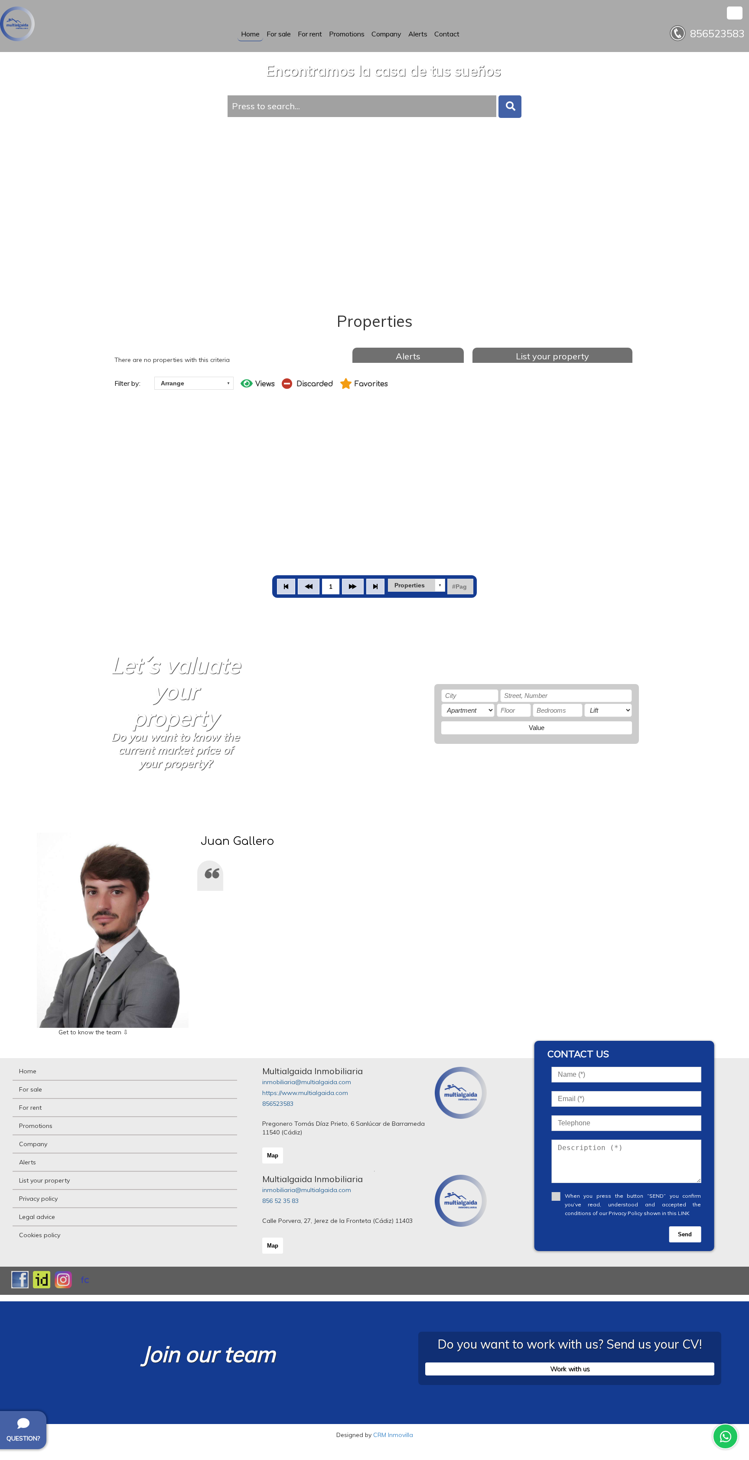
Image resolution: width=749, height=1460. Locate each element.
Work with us (570, 1369)
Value (536, 727)
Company (386, 33)
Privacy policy (38, 1199)
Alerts (417, 33)
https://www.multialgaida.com (305, 1093)
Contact (446, 33)
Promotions (347, 33)
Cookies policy (39, 1235)
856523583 (277, 1104)
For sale (279, 33)
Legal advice (37, 1217)
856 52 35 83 (280, 1201)
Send (685, 1234)
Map (272, 1155)
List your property (552, 356)
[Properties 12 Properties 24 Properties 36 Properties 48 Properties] (416, 585)
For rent (310, 33)
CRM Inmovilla (393, 1435)
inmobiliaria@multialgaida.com (306, 1082)
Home (250, 33)
